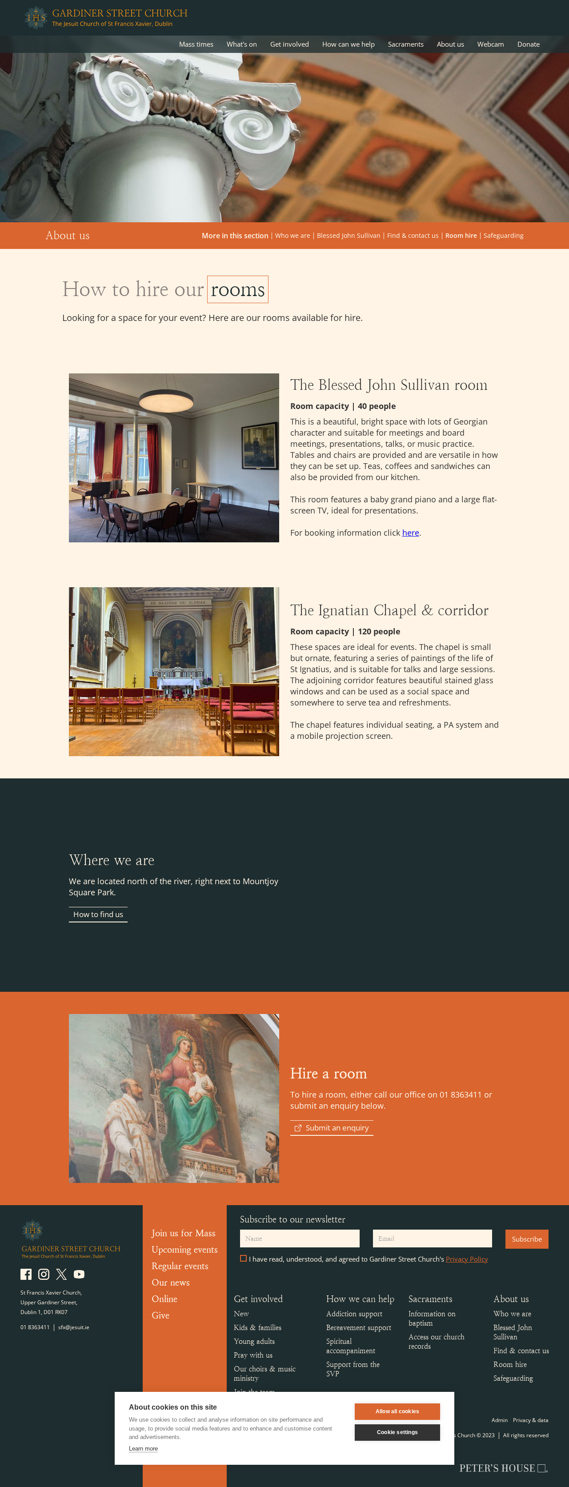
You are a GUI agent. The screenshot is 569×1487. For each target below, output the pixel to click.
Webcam (490, 44)
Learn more (143, 1448)
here (410, 532)
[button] (242, 44)
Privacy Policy (467, 1259)
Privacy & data (531, 1420)
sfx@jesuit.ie (73, 1327)
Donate (528, 44)
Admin (500, 1420)
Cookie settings (397, 1432)
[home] (105, 17)
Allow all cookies (397, 1411)
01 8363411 (35, 1327)
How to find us (98, 914)
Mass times (196, 44)
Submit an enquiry (337, 1127)
